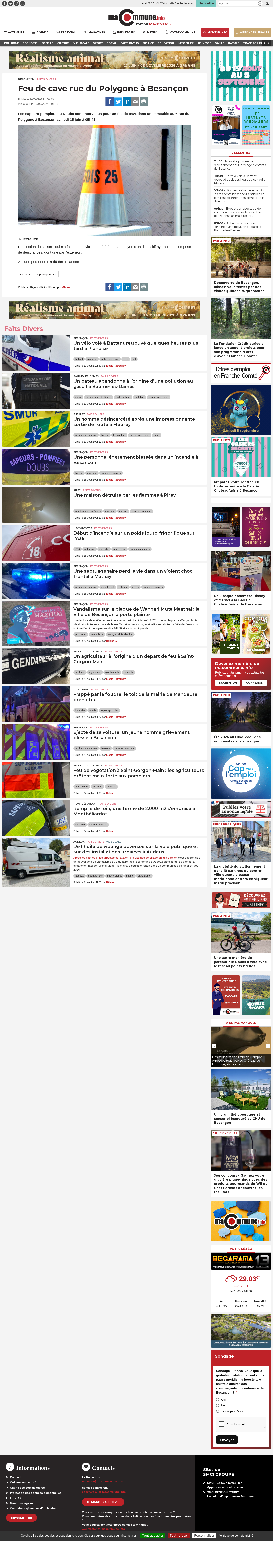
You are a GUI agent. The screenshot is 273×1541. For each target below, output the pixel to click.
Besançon (26, 79)
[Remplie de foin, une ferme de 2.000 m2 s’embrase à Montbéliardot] (36, 818)
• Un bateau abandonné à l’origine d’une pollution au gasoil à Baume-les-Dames (238, 226)
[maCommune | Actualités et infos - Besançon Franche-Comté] (136, 17)
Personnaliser (204, 1535)
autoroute (89, 549)
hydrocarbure (123, 397)
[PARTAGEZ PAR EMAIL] (135, 102)
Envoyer (227, 1440)
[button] (260, 3)
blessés (105, 748)
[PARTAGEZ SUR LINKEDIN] (127, 102)
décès (135, 587)
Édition (142, 24)
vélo (125, 359)
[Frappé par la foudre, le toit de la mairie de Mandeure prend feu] (36, 704)
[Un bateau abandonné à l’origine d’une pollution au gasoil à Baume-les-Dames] (36, 391)
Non (223, 1405)
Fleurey (79, 414)
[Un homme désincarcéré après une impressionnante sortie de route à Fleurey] (36, 429)
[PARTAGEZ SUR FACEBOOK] (110, 102)
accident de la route (86, 435)
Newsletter (21, 1517)
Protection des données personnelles (35, 1492)
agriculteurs (81, 786)
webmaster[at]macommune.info (103, 1528)
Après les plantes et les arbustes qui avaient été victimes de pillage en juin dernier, (125, 857)
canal (78, 397)
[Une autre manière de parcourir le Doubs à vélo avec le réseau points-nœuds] (241, 932)
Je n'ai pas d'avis (232, 1411)
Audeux (79, 841)
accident (80, 672)
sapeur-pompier (46, 274)
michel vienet (114, 875)
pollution (139, 397)
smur (156, 435)
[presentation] (214, 1046)
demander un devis (103, 1502)
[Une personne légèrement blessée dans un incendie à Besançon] (36, 467)
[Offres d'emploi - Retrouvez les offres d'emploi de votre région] (241, 380)
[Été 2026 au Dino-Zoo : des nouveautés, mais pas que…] (241, 712)
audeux (79, 875)
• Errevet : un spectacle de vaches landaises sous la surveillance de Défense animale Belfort (239, 212)
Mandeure (80, 689)
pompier (111, 786)
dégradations (95, 875)
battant (79, 359)
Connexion (254, 682)
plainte (130, 875)
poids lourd (119, 549)
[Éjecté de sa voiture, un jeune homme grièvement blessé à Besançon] (36, 742)
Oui (223, 1399)
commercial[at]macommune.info (104, 1491)
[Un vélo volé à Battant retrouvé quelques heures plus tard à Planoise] (36, 353)
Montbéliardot (85, 803)
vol (134, 359)
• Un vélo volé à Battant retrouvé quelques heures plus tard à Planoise (239, 179)
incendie (25, 274)
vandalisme (97, 634)
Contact (15, 1477)
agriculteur (95, 672)
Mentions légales (21, 1503)
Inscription (227, 682)
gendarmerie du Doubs (98, 397)
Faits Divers (46, 79)
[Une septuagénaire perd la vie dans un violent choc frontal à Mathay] (36, 581)
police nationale (110, 359)
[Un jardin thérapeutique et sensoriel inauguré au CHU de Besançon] (241, 1089)
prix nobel (80, 634)
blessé (105, 435)
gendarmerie (112, 672)
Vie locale (113, 841)
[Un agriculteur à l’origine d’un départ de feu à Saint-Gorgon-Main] (36, 666)
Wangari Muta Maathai (120, 634)
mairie (92, 710)
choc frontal (107, 587)
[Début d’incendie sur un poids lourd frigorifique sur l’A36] (36, 543)
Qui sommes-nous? (23, 1482)
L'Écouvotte (82, 528)
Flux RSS (16, 1498)
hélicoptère (119, 435)
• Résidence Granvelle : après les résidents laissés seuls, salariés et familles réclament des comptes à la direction (239, 196)
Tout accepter (152, 1535)
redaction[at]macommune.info (102, 1481)
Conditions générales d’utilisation (33, 1508)
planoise (92, 359)
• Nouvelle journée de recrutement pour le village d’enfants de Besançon (240, 165)
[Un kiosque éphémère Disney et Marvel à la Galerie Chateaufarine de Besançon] (241, 571)
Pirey (77, 490)
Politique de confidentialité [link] (235, 1535)
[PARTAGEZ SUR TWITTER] (118, 102)
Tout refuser (179, 1535)
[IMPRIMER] (144, 102)
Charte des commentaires (27, 1487)
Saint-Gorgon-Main (87, 651)
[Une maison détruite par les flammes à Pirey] (36, 505)
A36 (77, 549)
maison (123, 511)
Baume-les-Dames (86, 376)
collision (123, 587)
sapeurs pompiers (158, 397)
